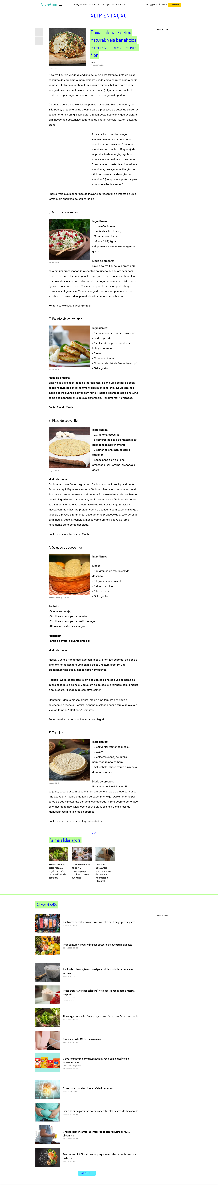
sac (147, 5)
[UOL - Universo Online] (60, 5)
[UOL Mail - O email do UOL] (154, 4)
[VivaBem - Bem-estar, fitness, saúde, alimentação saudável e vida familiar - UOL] (49, 4)
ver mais (85, 1173)
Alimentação (109, 15)
